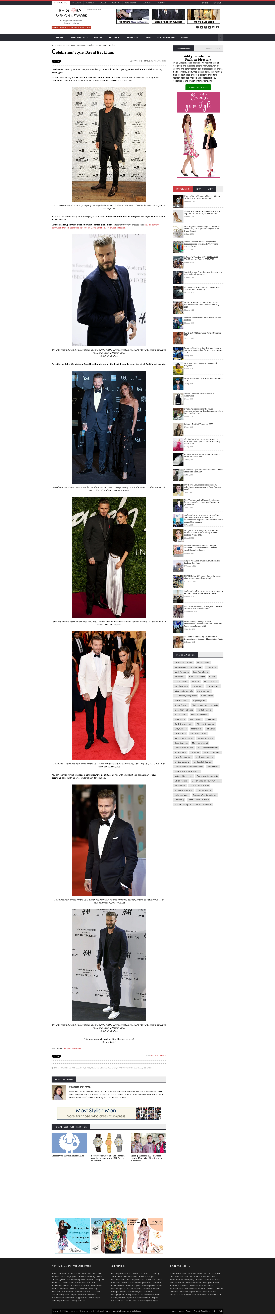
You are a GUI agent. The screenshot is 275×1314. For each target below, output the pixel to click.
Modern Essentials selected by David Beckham (83, 227)
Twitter (201, 27)
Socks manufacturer (183, 790)
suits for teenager (197, 676)
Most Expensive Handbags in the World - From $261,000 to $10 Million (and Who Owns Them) (202, 228)
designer (112, 1067)
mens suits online (205, 738)
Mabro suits (196, 728)
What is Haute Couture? (198, 799)
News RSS (116, 1311)
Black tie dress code (183, 724)
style (87, 1067)
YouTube (217, 27)
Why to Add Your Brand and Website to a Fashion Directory (202, 561)
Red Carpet (148, 1067)
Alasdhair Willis (181, 686)
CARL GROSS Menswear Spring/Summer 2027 (202, 334)
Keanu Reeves (181, 705)
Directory (76, 2)
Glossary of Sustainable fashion (68, 1155)
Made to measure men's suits (205, 705)
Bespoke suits (214, 1294)
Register (217, 2)
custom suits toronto (183, 662)
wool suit (196, 681)
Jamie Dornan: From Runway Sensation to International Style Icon (203, 273)
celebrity (80, 1067)
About (181, 1311)
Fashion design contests (207, 776)
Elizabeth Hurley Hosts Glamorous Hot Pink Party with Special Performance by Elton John (202, 441)
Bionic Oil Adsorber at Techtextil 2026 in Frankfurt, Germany (202, 455)
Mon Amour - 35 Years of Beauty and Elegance (200, 364)
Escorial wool (180, 752)
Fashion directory (87, 1276)
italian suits (197, 686)
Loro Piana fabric (200, 672)
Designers (59, 37)
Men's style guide (69, 1276)
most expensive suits (184, 738)
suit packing (180, 719)
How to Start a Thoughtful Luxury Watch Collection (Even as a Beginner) (202, 197)
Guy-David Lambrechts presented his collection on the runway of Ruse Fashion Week (202, 487)
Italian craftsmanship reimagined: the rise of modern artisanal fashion (203, 607)
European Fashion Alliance (204, 795)
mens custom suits (199, 714)
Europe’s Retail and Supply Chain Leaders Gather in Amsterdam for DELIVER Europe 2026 (203, 350)
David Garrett (207, 695)
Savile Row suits (205, 710)
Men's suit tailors (141, 1273)
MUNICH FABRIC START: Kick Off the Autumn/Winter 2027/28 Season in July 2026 (201, 304)
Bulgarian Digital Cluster (131, 1311)
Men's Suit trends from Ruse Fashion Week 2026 (203, 379)
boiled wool (211, 719)
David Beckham (68, 1067)
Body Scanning (181, 743)
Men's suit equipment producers (137, 1282)
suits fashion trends (183, 776)
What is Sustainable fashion (187, 771)
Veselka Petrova (142, 60)
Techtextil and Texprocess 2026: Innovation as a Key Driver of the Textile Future (203, 592)
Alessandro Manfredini (208, 747)
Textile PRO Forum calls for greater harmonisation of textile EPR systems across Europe (201, 243)
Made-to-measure (178, 1273)
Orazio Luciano (210, 681)
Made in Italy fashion (203, 762)
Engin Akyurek (199, 700)
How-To (98, 37)
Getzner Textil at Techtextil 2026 (198, 424)
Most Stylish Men (166, 37)
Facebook (197, 27)
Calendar (90, 2)
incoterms (195, 752)
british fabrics (181, 714)
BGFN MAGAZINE (58, 45)
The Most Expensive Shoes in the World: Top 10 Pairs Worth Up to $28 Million (202, 212)
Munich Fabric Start (212, 752)
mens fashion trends (184, 710)
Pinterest (205, 27)
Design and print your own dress (206, 780)
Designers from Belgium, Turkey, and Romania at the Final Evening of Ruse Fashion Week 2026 (201, 532)
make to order (213, 686)
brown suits (211, 667)
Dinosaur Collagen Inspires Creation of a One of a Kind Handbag (202, 288)
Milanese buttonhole (184, 691)
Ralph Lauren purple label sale (188, 667)
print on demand (182, 762)
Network (161, 2)
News (148, 37)
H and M (121, 1067)
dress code (179, 676)
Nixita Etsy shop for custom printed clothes (193, 804)
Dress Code (113, 37)
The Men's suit (132, 37)
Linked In (209, 27)
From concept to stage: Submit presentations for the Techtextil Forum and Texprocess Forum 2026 (203, 623)
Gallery (103, 2)
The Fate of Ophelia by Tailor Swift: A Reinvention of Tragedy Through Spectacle (203, 637)
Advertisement (131, 2)
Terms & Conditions (202, 1311)
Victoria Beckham (133, 1067)
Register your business (198, 87)
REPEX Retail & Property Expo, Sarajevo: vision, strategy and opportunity (202, 577)
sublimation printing (204, 757)
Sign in (205, 2)
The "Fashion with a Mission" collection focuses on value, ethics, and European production (201, 502)
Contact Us (147, 2)
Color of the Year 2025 (199, 785)
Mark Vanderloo (182, 672)
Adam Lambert (203, 662)
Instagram (213, 27)
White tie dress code (205, 724)
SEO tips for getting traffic (186, 695)
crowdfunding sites (183, 757)
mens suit (95, 1067)
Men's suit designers (127, 1276)
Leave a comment (72, 1048)
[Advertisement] (109, 1185)
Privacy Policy (218, 1311)
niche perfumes (181, 795)
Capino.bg (179, 799)
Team (188, 1311)
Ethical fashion (181, 780)
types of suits (195, 719)
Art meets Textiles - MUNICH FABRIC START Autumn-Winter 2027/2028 (201, 258)
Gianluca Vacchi (181, 700)
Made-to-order (195, 1273)
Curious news (80, 45)
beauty (212, 676)
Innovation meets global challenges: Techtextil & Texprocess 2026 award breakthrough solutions (200, 547)
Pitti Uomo (210, 728)
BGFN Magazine (60, 2)
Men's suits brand (200, 743)
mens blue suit (203, 691)
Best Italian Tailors (198, 733)
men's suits (75, 1273)
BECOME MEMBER (213, 48)
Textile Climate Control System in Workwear (199, 394)
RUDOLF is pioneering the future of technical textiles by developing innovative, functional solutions (203, 411)
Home (173, 1311)
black (104, 1067)
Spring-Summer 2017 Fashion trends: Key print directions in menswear (146, 1158)
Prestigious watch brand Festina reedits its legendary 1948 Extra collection (107, 1158)
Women (184, 37)
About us (116, 2)
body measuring (204, 790)
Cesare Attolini (181, 681)
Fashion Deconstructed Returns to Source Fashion (202, 318)
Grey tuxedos (181, 728)
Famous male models (184, 747)
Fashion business (79, 37)
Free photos (180, 785)
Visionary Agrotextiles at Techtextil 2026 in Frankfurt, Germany (203, 470)
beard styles (213, 766)
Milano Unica (180, 733)
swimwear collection (116, 227)
